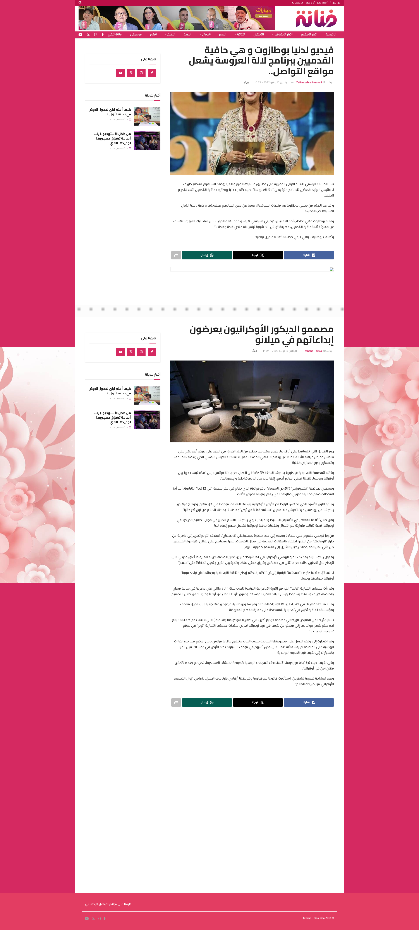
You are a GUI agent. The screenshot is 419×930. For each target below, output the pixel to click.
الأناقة (241, 34)
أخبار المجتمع (309, 34)
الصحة (187, 34)
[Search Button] (80, 3)
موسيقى (136, 34)
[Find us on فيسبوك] (103, 34)
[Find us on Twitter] (131, 73)
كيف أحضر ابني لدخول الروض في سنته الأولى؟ (110, 111)
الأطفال (259, 34)
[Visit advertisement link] (177, 18)
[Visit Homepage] (317, 18)
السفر (222, 34)
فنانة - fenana (313, 351)
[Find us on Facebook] (152, 73)
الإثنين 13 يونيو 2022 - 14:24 (280, 351)
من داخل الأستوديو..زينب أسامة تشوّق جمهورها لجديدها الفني (112, 138)
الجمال (206, 34)
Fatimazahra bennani (309, 82)
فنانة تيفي (115, 34)
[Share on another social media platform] (176, 255)
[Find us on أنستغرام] (95, 34)
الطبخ (171, 34)
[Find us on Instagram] (141, 73)
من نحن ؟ (335, 3)
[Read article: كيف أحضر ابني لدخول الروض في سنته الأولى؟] (147, 116)
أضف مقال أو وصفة (317, 3)
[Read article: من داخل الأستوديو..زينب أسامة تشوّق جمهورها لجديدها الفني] (147, 140)
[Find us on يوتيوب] (80, 34)
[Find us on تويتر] (88, 34)
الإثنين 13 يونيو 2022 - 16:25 (271, 82)
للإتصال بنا (297, 3)
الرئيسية (331, 34)
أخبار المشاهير (283, 34)
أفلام (153, 34)
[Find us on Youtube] (120, 73)
